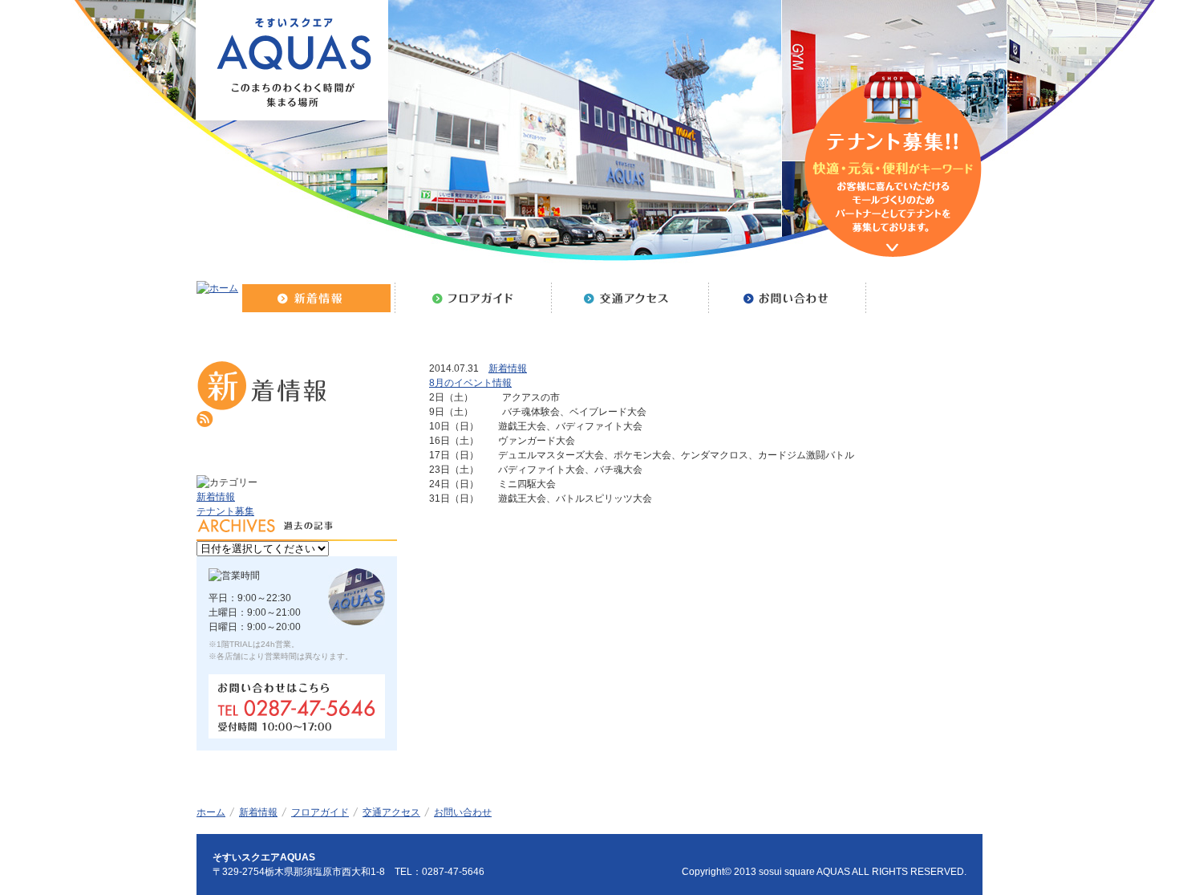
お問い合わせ (463, 812)
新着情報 (507, 368)
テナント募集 (225, 511)
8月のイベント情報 (470, 383)
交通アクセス (391, 812)
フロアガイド (320, 812)
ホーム (210, 812)
